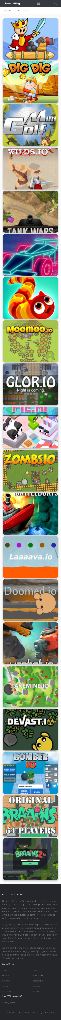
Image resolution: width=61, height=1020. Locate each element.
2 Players (6, 981)
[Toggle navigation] (38, 3)
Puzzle (5, 986)
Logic (4, 970)
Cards (36, 970)
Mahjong (37, 986)
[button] (55, 3)
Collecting (38, 981)
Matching (6, 991)
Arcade (5, 976)
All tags (36, 991)
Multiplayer (38, 976)
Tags (18, 10)
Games (7, 10)
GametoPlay (30, 1012)
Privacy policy (8, 1002)
